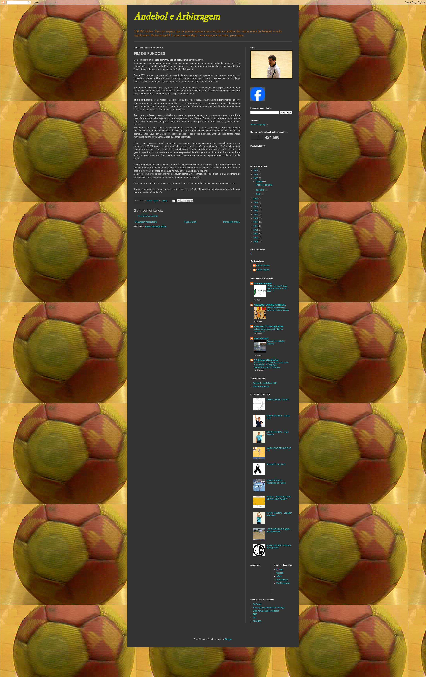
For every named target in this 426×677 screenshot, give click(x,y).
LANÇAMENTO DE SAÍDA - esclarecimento (279, 530)
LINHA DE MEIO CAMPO (278, 399)
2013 (256, 222)
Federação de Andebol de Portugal (269, 607)
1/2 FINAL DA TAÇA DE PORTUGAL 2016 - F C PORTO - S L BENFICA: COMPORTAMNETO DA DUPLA (271, 365)
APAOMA (257, 621)
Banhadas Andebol (263, 283)
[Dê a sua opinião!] (182, 200)
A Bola (279, 576)
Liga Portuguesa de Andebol (266, 611)
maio (258, 194)
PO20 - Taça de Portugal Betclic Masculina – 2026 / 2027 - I (277, 288)
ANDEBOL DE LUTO (276, 464)
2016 (256, 210)
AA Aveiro (257, 604)
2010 (256, 234)
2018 (256, 202)
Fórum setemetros (261, 386)
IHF (254, 618)
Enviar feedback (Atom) (155, 227)
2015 (256, 214)
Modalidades (282, 580)
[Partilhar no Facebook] (188, 200)
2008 (256, 241)
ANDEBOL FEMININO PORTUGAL (270, 305)
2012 (256, 226)
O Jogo (279, 569)
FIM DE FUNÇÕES (263, 185)
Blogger (228, 639)
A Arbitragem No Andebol (266, 360)
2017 (256, 206)
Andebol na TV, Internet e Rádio (268, 326)
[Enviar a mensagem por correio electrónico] (173, 201)
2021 (256, 174)
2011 (256, 230)
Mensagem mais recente (146, 222)
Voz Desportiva (283, 583)
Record (279, 573)
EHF (255, 614)
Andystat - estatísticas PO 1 (265, 383)
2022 (256, 170)
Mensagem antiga (231, 222)
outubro (259, 181)
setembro (260, 190)
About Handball (261, 338)
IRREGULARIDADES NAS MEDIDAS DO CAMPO (279, 498)
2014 (256, 218)
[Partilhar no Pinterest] (191, 200)
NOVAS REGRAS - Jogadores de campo (276, 481)
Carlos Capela (262, 265)
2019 (256, 199)
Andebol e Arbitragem (177, 16)
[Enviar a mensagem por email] (179, 200)
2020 (256, 178)
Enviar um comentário (148, 216)
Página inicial (190, 222)
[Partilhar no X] (185, 200)
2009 (256, 238)
